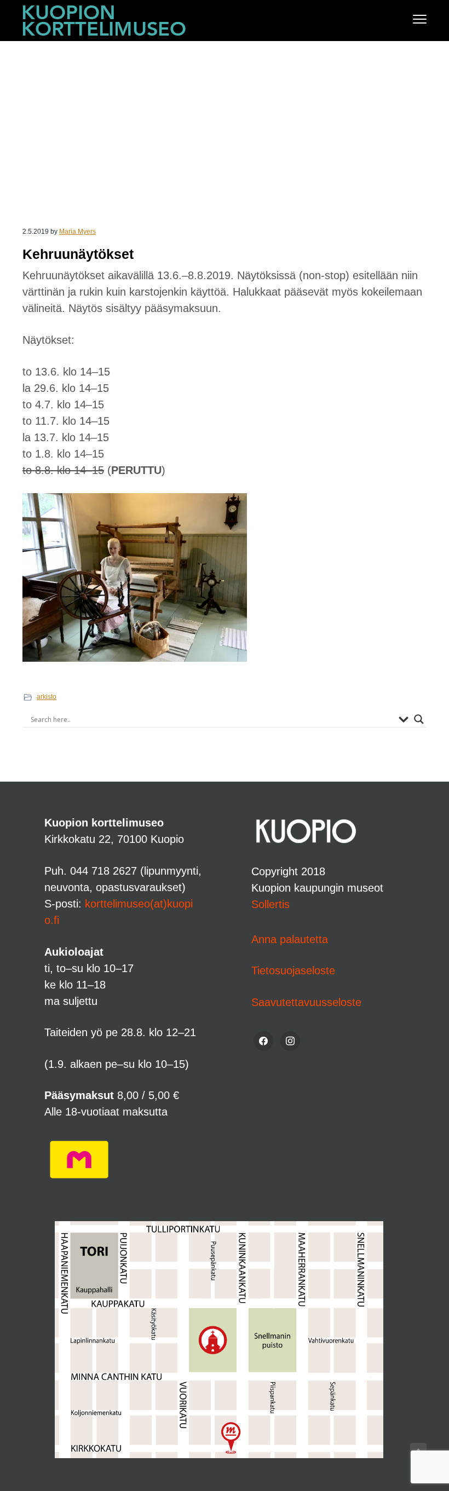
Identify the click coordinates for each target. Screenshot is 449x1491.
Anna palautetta (289, 939)
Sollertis (270, 904)
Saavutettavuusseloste (306, 1002)
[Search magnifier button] (419, 719)
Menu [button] (408, 19)
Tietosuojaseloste (293, 970)
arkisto (46, 697)
